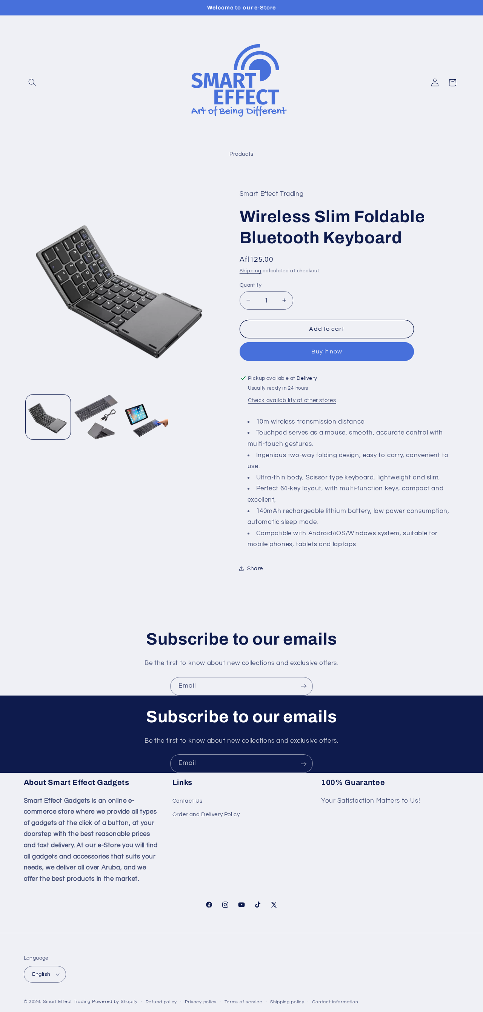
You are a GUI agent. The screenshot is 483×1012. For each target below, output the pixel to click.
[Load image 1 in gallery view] (48, 417)
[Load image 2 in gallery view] (96, 417)
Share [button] (255, 568)
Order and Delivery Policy (206, 814)
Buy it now (327, 351)
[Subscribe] (303, 686)
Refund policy (161, 1002)
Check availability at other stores (292, 400)
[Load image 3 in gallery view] (145, 417)
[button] (32, 82)
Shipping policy (287, 1002)
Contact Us (187, 801)
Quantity (250, 284)
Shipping (250, 270)
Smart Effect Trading (67, 1002)
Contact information (335, 1002)
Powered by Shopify (115, 1002)
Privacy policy (201, 1002)
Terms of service (244, 1002)
